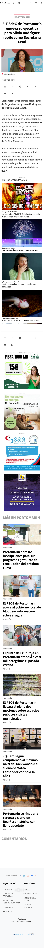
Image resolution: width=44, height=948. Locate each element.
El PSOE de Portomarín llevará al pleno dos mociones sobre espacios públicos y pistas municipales (21, 710)
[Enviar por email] (5, 87)
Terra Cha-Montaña (28, 906)
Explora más (8, 912)
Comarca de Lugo (31, 894)
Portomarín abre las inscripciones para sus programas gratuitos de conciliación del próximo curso (21, 560)
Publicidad (8, 907)
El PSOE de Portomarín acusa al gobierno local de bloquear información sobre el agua (22, 609)
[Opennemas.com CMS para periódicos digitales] (22, 934)
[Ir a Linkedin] (24, 876)
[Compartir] (13, 3)
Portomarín (22, 17)
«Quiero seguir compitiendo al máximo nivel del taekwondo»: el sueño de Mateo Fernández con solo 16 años (20, 766)
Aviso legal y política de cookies (11, 901)
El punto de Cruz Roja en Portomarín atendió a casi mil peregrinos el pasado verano (22, 659)
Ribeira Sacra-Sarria (29, 899)
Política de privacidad (8, 895)
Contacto (7, 889)
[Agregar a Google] (41, 3)
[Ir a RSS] (36, 876)
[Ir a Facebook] (20, 876)
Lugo (25, 889)
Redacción (7, 619)
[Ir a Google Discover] (32, 876)
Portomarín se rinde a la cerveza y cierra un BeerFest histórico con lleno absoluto (20, 819)
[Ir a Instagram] (28, 876)
